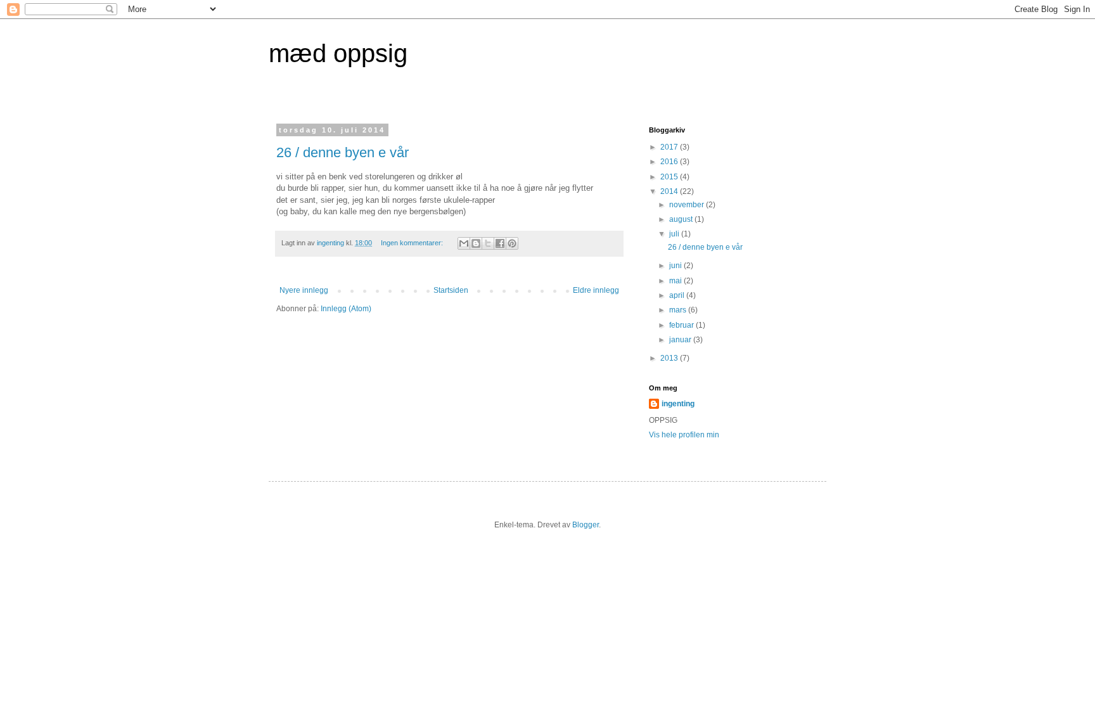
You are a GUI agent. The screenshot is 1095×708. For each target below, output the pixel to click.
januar (681, 339)
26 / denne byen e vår (342, 152)
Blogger (585, 524)
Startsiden (450, 290)
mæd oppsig (338, 53)
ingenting (678, 403)
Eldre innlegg (596, 290)
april (677, 295)
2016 (670, 161)
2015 (670, 176)
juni (676, 265)
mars (678, 310)
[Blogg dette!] (476, 243)
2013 (670, 358)
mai (676, 280)
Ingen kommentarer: (413, 243)
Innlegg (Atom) (346, 308)
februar (682, 325)
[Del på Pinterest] (512, 243)
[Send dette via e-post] (464, 243)
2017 (670, 147)
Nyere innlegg (303, 290)
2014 (670, 191)
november (687, 204)
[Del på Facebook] (500, 243)
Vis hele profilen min (684, 434)
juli (675, 233)
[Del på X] (488, 243)
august (682, 219)
